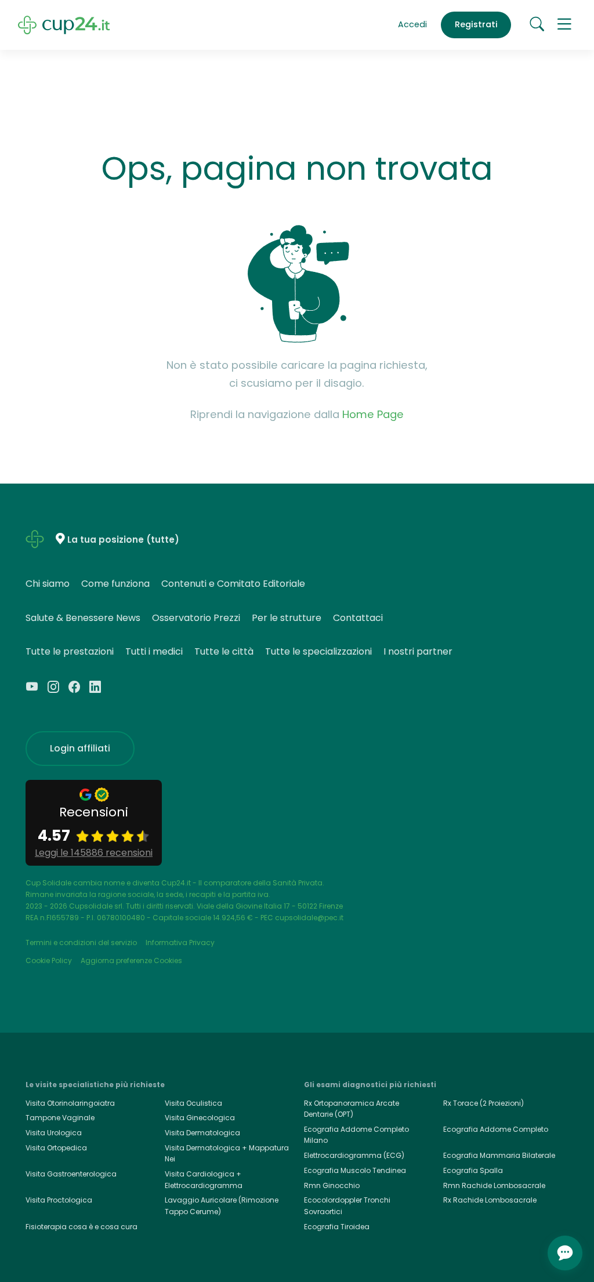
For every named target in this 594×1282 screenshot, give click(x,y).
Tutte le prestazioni (70, 651)
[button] (564, 25)
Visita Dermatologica (202, 1133)
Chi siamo (48, 583)
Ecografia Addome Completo (495, 1129)
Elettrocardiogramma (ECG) (354, 1155)
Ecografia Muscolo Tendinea (355, 1170)
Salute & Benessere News (83, 617)
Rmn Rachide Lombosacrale (494, 1185)
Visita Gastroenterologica (71, 1174)
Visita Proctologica (59, 1200)
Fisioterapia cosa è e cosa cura (81, 1227)
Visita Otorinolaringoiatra (70, 1103)
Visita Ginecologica (200, 1118)
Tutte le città (223, 651)
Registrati (476, 24)
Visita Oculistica (193, 1103)
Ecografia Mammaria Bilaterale (499, 1155)
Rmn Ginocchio (332, 1185)
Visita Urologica (54, 1133)
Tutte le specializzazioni (318, 651)
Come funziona (115, 583)
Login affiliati (80, 748)
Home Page (373, 414)
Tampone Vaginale (60, 1118)
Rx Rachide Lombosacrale (490, 1200)
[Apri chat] (565, 1253)
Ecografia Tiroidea (337, 1227)
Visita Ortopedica (56, 1148)
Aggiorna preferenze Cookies (131, 960)
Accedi (412, 24)
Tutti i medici (154, 651)
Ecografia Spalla (473, 1170)
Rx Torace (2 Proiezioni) (483, 1103)
